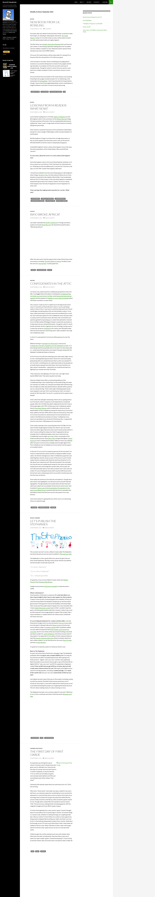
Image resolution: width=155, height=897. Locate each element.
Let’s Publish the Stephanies (43, 522)
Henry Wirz (51, 438)
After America (35, 198)
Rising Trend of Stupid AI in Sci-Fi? (92, 17)
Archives (89, 2)
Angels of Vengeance (47, 198)
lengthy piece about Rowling (51, 44)
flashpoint (47, 328)
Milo (37, 851)
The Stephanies (49, 737)
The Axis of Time (50, 200)
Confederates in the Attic (50, 283)
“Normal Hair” (42, 263)
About (81, 2)
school (43, 851)
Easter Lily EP (86, 27)
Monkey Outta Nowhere (11, 30)
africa (33, 270)
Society (32, 211)
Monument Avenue (40, 408)
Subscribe (105, 2)
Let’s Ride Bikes (87, 20)
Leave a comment (50, 112)
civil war (34, 507)
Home (75, 2)
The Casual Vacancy (56, 91)
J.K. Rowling (45, 91)
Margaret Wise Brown (45, 582)
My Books (96, 2)
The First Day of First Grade (46, 753)
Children (37, 518)
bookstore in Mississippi (50, 343)
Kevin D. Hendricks (10, 2)
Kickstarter (35, 737)
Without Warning (62, 200)
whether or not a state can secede (58, 298)
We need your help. (66, 554)
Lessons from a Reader (38, 200)
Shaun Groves (57, 625)
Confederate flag (65, 294)
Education (39, 748)
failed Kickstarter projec (42, 608)
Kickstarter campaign (50, 586)
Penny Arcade (67, 640)
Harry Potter (35, 91)
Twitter (4, 37)
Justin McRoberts (49, 634)
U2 (64, 91)
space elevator (41, 642)
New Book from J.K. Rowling (45, 23)
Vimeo (7, 39)
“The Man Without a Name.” (52, 261)
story (49, 270)
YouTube (12, 39)
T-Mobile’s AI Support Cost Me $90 (92, 23)
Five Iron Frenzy (63, 623)
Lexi (42, 737)
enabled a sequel (50, 627)
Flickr (4, 39)
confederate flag (44, 507)
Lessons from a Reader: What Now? (48, 106)
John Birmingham (60, 198)
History (32, 280)
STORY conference (51, 222)
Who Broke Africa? (45, 214)
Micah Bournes (46, 225)
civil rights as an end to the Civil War (41, 296)
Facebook (9, 37)
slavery (53, 507)
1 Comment (48, 28)
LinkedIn (14, 37)
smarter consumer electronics (45, 638)
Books (32, 19)
